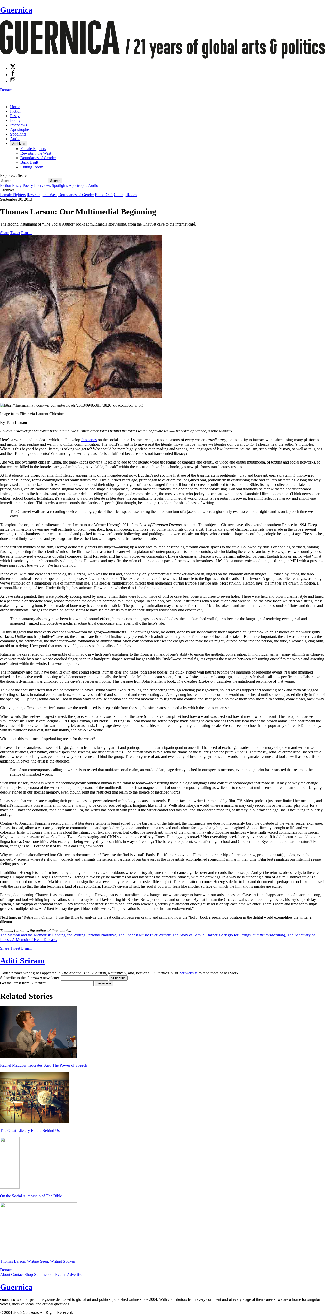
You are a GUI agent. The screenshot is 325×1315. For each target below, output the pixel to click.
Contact (17, 1274)
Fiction (15, 111)
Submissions (44, 1274)
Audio (15, 139)
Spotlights (18, 134)
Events (60, 1274)
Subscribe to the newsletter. (30, 978)
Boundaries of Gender (38, 158)
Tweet (15, 233)
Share (4, 233)
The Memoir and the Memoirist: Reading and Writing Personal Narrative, (59, 935)
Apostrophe (19, 129)
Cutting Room (31, 167)
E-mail (26, 233)
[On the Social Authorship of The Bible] (10, 1187)
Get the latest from (23, 983)
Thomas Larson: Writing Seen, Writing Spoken (37, 1261)
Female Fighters (33, 148)
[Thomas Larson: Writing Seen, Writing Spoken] (38, 1252)
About (5, 1274)
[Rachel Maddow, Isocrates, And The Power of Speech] (38, 1056)
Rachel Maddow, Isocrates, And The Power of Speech (43, 1065)
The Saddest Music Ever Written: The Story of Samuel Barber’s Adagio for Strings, (202, 935)
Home (15, 106)
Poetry (15, 120)
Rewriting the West (35, 153)
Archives (18, 144)
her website (188, 973)
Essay (15, 116)
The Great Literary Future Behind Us (30, 1130)
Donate (6, 90)
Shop (29, 1274)
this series (89, 440)
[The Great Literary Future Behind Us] (34, 1122)
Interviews (18, 125)
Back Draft (29, 162)
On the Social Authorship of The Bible (31, 1196)
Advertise (74, 1274)
